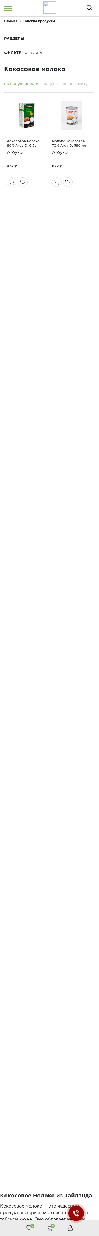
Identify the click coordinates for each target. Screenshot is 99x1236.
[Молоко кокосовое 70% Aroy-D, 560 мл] (72, 115)
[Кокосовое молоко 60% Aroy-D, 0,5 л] (26, 115)
